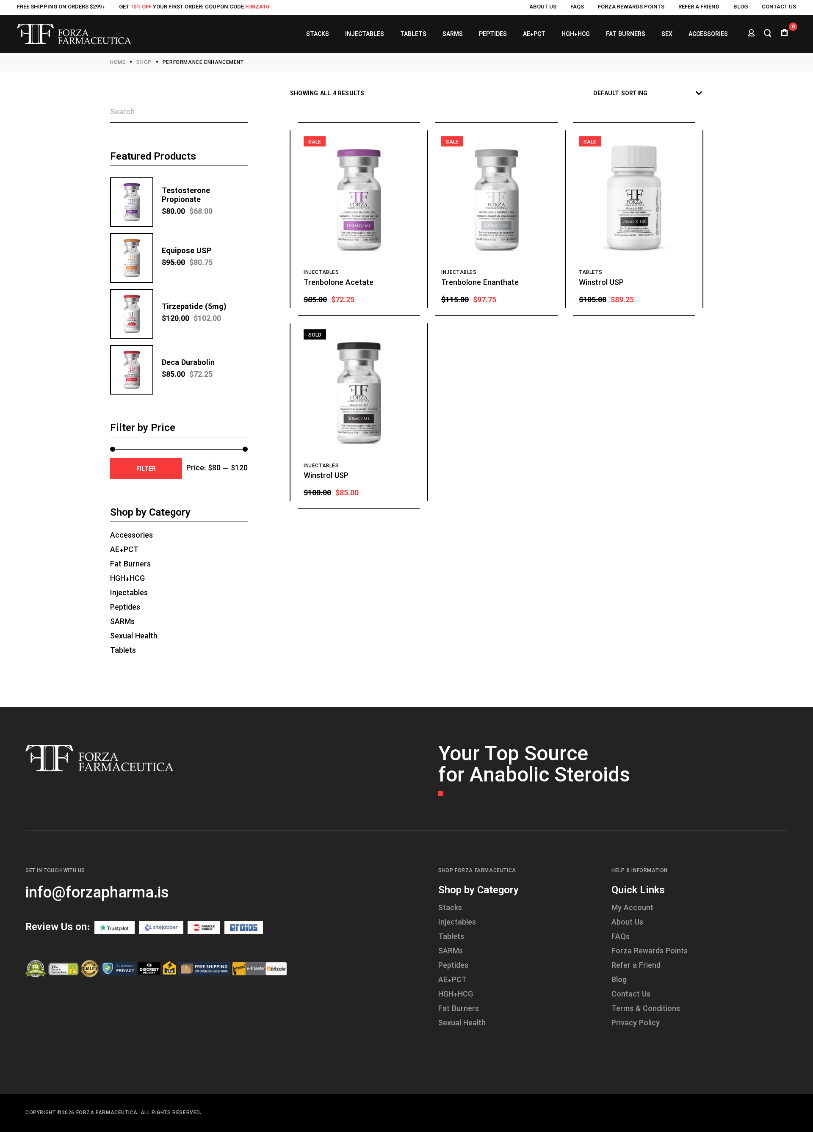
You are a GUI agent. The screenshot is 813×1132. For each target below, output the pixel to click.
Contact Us (779, 7)
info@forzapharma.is (97, 894)
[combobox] (648, 94)
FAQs (577, 7)
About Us (542, 7)
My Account (632, 908)
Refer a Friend (698, 7)
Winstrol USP (601, 283)
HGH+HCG (127, 579)
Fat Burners (130, 565)
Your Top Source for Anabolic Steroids (534, 766)
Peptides (125, 608)
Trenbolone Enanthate (480, 283)
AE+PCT (124, 550)
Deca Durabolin (188, 363)
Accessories (131, 536)
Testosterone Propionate (186, 195)
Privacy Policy (635, 1024)
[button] (403, 299)
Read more (396, 493)
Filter (146, 469)
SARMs (122, 622)
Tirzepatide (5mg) (194, 307)
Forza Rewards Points (631, 7)
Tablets (590, 273)
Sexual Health (134, 637)
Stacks (450, 908)
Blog (740, 7)
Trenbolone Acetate (338, 283)
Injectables (321, 273)
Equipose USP (186, 251)
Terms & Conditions (645, 1009)
